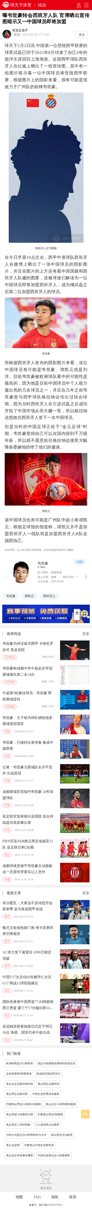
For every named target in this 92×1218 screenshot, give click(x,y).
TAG (37, 1197)
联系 (72, 1197)
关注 (82, 34)
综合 (42, 5)
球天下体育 (20, 5)
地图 (19, 1197)
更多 (86, 634)
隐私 (55, 1197)
